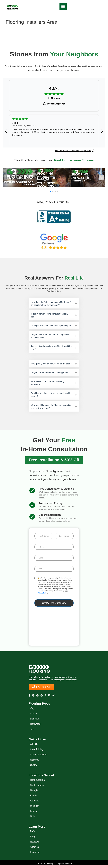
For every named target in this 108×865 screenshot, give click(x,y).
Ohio (32, 816)
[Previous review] (6, 131)
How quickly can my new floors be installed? (51, 363)
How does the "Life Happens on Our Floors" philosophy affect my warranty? (51, 303)
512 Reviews (54, 98)
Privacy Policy (42, 593)
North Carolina (37, 780)
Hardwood (35, 724)
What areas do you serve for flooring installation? (47, 383)
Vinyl (32, 708)
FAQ (32, 831)
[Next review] (102, 131)
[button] (20, 178)
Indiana (34, 811)
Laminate (34, 719)
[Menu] (63, 6)
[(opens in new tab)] (54, 217)
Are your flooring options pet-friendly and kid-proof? (51, 347)
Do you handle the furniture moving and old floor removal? (50, 336)
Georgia (34, 790)
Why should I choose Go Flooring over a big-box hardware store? (51, 406)
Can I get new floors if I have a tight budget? (51, 325)
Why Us (34, 744)
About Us (34, 847)
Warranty (34, 760)
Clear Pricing (36, 749)
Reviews (34, 842)
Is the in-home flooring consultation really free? (49, 315)
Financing (35, 852)
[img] (54, 93)
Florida (33, 795)
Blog (32, 836)
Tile (32, 729)
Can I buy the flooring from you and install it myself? (50, 394)
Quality (33, 765)
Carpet (33, 713)
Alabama (34, 800)
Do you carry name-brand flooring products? (51, 372)
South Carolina (37, 785)
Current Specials (38, 754)
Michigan (34, 806)
